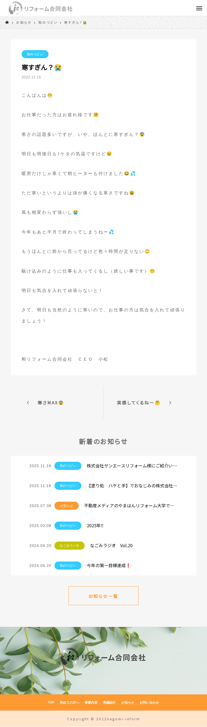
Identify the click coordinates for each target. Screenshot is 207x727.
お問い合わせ (149, 702)
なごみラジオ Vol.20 (111, 545)
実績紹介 (109, 702)
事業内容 (91, 702)
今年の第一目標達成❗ (109, 565)
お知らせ (66, 506)
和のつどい (35, 54)
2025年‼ (95, 525)
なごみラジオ (69, 545)
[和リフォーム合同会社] (41, 8)
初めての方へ (69, 702)
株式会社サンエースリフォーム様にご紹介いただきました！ (132, 465)
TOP (51, 702)
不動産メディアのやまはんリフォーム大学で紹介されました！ (131, 505)
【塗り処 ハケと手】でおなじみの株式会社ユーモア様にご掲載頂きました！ (132, 485)
